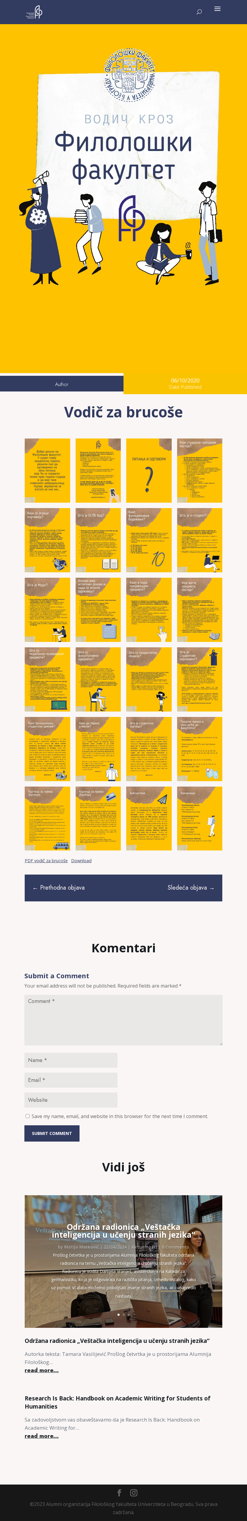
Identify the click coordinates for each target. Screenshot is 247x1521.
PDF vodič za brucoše (46, 860)
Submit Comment (52, 1133)
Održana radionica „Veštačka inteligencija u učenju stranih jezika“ (123, 1230)
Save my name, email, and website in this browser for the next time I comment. (120, 1116)
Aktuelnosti (144, 1247)
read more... (42, 1370)
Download (81, 860)
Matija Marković (81, 1247)
